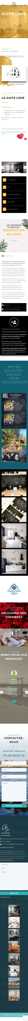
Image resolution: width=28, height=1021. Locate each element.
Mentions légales (21, 1018)
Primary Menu (25, 5)
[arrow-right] (24, 167)
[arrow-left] (3, 167)
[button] (14, 904)
